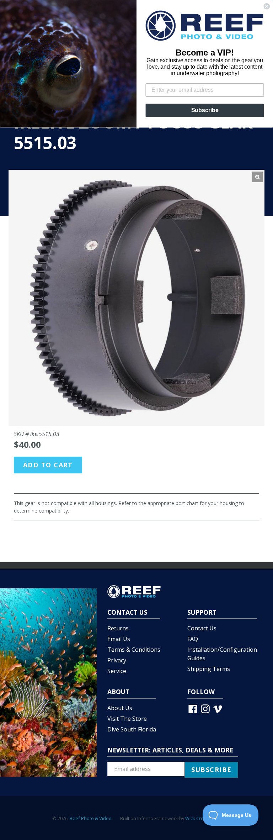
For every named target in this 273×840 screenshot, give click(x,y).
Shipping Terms (208, 669)
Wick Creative (199, 818)
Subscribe (205, 110)
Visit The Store (127, 719)
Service (116, 671)
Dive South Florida (131, 729)
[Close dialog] (266, 6)
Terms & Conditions (133, 649)
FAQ (192, 639)
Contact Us (201, 628)
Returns (118, 628)
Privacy (116, 660)
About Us (119, 708)
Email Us (118, 639)
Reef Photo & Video (91, 818)
